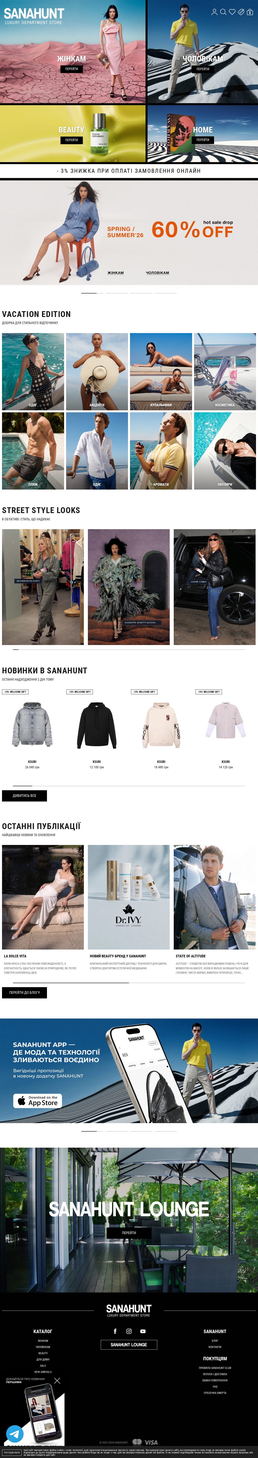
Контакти (215, 1347)
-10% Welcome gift (15, 691)
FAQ (215, 1386)
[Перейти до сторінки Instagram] (129, 1331)
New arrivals (43, 1372)
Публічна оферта (215, 1392)
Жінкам (43, 1340)
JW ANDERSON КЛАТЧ (28, 581)
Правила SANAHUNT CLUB (215, 1367)
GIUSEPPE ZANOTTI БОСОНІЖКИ (142, 622)
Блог (215, 1340)
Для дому (43, 1359)
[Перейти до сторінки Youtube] (143, 1331)
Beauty (43, 1353)
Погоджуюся (12, 1452)
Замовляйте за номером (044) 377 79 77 (129, 171)
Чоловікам (43, 1347)
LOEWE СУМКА (198, 582)
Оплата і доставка (215, 1374)
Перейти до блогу (24, 992)
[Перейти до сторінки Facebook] (115, 1331)
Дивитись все (24, 795)
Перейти (129, 1233)
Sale (43, 1365)
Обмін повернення (215, 1380)
